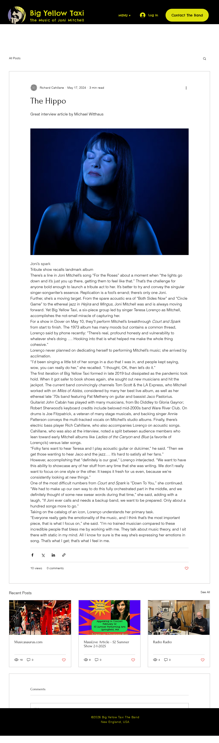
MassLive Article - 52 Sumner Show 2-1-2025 (106, 644)
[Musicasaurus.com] (40, 617)
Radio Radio (162, 642)
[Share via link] (64, 555)
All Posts (15, 58)
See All (205, 592)
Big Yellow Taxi (57, 13)
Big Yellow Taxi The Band (120, 717)
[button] (116, 15)
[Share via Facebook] (32, 555)
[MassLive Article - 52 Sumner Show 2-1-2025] (110, 617)
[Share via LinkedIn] (53, 555)
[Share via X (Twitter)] (43, 555)
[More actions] (186, 87)
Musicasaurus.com (28, 642)
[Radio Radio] (179, 617)
